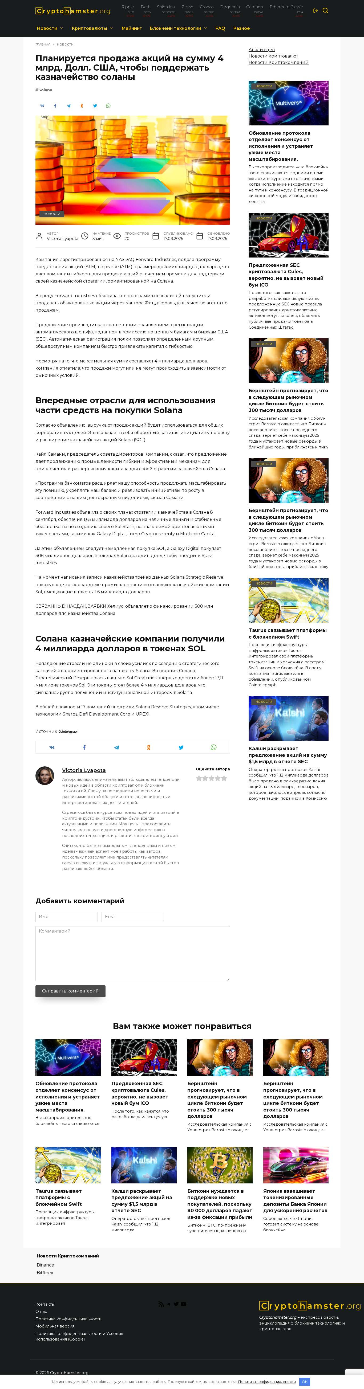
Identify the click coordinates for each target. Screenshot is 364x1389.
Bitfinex (45, 1272)
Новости (47, 28)
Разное (241, 28)
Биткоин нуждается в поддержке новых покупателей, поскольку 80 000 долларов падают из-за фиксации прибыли (219, 1204)
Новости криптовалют (273, 56)
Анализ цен (262, 49)
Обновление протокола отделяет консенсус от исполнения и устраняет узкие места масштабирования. (281, 146)
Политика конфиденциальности (68, 1319)
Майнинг (132, 28)
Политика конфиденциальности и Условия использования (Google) (79, 1336)
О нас (41, 1311)
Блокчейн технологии (175, 28)
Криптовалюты (89, 28)
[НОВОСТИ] (289, 122)
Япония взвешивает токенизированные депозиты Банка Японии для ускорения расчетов (295, 1200)
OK (305, 1381)
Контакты (45, 1304)
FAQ (220, 28)
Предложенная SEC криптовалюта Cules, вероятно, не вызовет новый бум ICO (286, 274)
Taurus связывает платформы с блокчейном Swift (288, 633)
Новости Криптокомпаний (279, 62)
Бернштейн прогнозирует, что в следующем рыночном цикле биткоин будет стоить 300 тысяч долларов (288, 400)
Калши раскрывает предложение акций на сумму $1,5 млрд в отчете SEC (288, 755)
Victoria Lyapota (84, 770)
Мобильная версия (54, 1326)
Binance (45, 1265)
